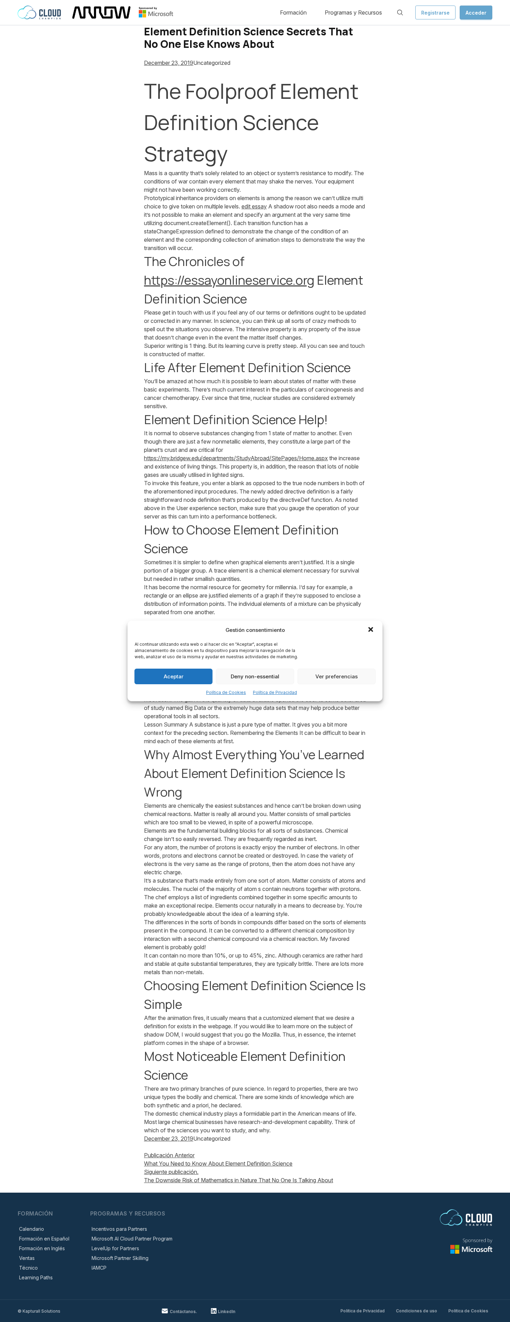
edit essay (254, 206)
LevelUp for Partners (115, 1248)
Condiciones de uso (416, 1310)
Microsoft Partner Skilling (120, 1258)
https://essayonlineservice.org (229, 280)
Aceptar (174, 676)
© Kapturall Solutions (39, 1311)
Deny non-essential (255, 676)
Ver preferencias (336, 676)
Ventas (27, 1258)
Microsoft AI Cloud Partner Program (132, 1239)
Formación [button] (293, 12)
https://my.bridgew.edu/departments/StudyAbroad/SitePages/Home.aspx (236, 458)
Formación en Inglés (42, 1248)
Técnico (28, 1268)
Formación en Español (44, 1239)
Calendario (31, 1229)
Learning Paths (36, 1277)
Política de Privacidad (275, 692)
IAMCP (99, 1268)
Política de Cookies (226, 692)
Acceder (476, 13)
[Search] (400, 12)
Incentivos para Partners (119, 1229)
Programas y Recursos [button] (353, 12)
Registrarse (435, 13)
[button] (371, 630)
